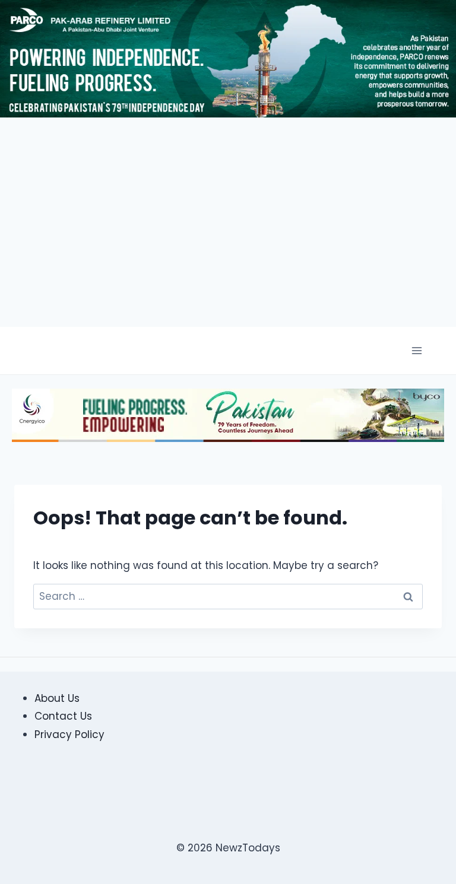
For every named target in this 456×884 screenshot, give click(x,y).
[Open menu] (417, 351)
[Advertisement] (269, 225)
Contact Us (63, 716)
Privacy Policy (69, 734)
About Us (57, 698)
